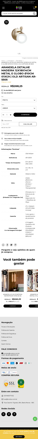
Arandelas (19, 61)
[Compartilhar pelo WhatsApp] (3, 245)
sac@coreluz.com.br (10, 399)
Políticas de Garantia (7, 330)
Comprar (13, 306)
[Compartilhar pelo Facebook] (7, 246)
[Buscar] (34, 14)
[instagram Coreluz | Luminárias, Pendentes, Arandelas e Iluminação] (3, 414)
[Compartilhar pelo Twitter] (11, 246)
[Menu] (3, 8)
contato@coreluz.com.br (12, 353)
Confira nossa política (27, 3)
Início (3, 61)
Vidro (2, 104)
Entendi (19, 436)
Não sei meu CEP (6, 127)
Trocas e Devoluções (8, 327)
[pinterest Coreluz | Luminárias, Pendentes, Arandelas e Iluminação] (14, 414)
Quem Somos (5, 344)
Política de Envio (6, 337)
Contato (4, 340)
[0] (34, 8)
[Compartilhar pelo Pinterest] (15, 246)
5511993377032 (9, 396)
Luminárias (10, 61)
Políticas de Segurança (8, 333)
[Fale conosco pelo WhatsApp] (35, 419)
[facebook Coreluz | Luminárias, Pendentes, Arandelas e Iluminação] (9, 414)
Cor (2, 96)
